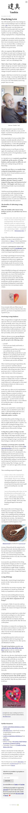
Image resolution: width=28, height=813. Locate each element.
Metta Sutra (6, 739)
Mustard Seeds (6, 543)
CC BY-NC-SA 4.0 (14, 763)
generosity (5, 789)
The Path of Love (6, 716)
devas (12, 241)
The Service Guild (19, 793)
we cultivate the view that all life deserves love (12, 648)
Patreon (13, 765)
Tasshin (14, 12)
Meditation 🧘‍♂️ (15, 805)
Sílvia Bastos (21, 762)
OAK (6, 25)
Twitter (16, 784)
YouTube (22, 784)
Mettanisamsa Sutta (19, 230)
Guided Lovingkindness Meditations (12, 736)
